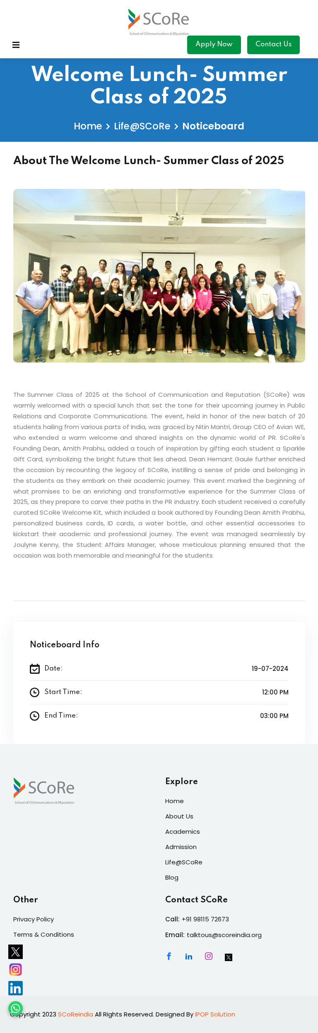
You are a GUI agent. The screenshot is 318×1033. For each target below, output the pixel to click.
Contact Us (273, 44)
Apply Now (214, 44)
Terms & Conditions (43, 934)
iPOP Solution (215, 1014)
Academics (182, 831)
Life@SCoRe (142, 126)
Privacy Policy (33, 919)
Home (88, 126)
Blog (171, 877)
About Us (179, 816)
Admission (181, 846)
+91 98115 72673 (205, 919)
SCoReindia (75, 1014)
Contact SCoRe (196, 900)
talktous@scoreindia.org (224, 934)
